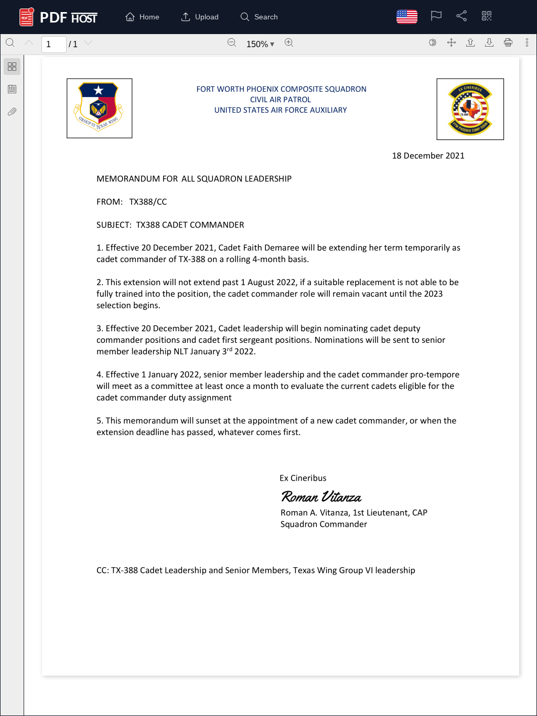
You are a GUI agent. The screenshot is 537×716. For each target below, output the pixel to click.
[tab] (12, 68)
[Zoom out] (231, 42)
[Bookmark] (12, 89)
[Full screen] (451, 42)
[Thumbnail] (12, 66)
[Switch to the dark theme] (432, 42)
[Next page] (88, 42)
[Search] (10, 42)
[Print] (508, 42)
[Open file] (470, 42)
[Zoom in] (289, 42)
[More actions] (527, 42)
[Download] (489, 42)
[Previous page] (28, 42)
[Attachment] (12, 111)
